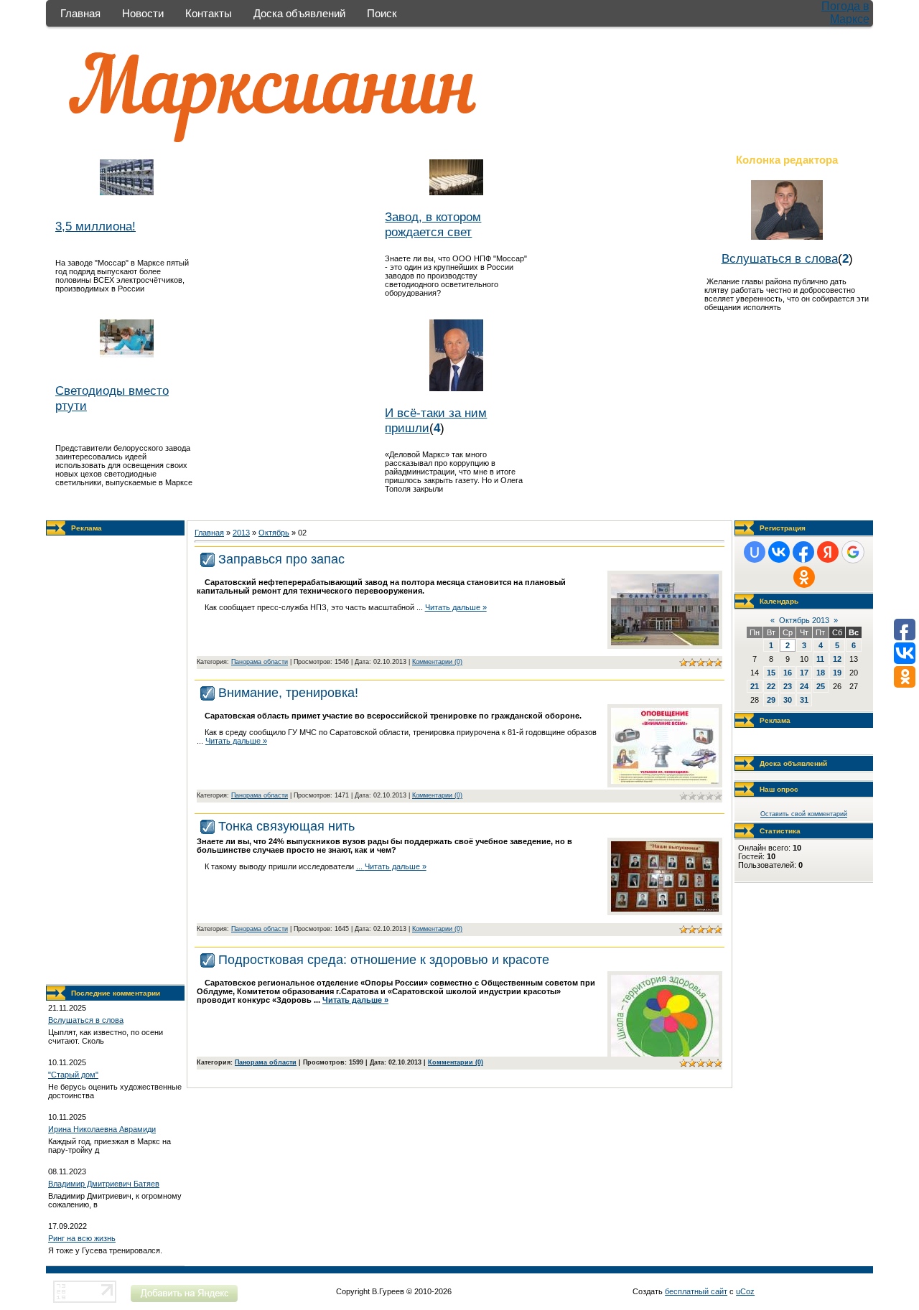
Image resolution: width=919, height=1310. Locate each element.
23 (787, 686)
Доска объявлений (299, 13)
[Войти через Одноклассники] (804, 577)
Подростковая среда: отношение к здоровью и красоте (383, 960)
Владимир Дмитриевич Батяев (103, 1183)
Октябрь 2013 (804, 620)
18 (820, 672)
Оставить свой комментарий (803, 814)
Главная (80, 13)
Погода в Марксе (845, 12)
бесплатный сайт (696, 1291)
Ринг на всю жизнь (82, 1238)
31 (804, 700)
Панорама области (259, 661)
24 (804, 686)
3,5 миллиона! (95, 226)
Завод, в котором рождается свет (433, 224)
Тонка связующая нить (286, 826)
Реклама (86, 528)
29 (771, 700)
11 (820, 659)
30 (787, 700)
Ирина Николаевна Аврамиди (102, 1129)
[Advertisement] (115, 760)
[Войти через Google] (852, 552)
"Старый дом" (73, 1074)
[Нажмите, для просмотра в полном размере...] (665, 642)
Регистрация (783, 528)
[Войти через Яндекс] (828, 552)
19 (837, 672)
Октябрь (273, 532)
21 (754, 686)
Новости (143, 13)
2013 (241, 532)
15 (771, 672)
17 (804, 672)
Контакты (208, 13)
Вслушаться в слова (780, 258)
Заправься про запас (281, 559)
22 (771, 686)
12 (837, 659)
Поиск (382, 13)
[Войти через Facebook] (803, 552)
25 (820, 686)
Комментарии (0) (437, 661)
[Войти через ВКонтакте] (779, 552)
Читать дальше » (456, 607)
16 (787, 672)
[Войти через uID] (754, 552)
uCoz (745, 1291)
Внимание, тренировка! (288, 693)
